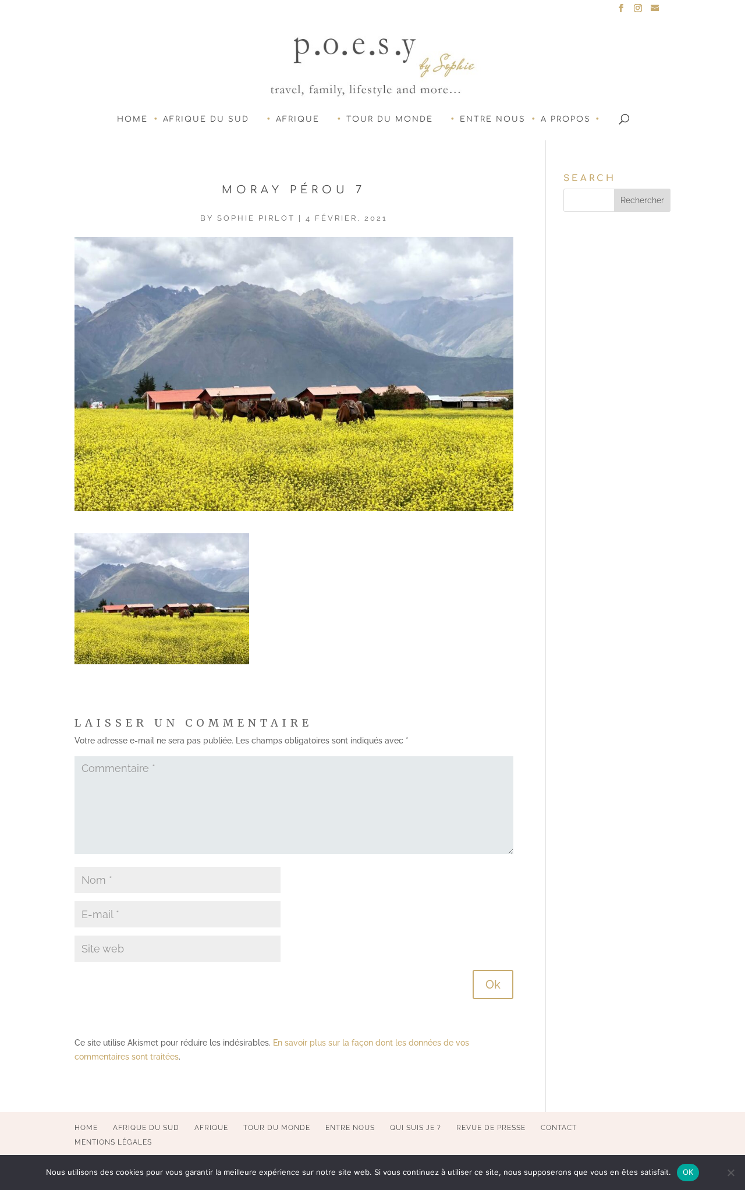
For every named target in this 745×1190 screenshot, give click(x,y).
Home (132, 119)
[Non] (730, 1172)
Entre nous (493, 119)
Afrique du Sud (206, 119)
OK (688, 1172)
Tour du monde (389, 119)
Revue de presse (491, 1128)
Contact (559, 1128)
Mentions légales (113, 1142)
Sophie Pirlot (256, 218)
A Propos (566, 119)
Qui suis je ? (415, 1128)
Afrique (298, 119)
